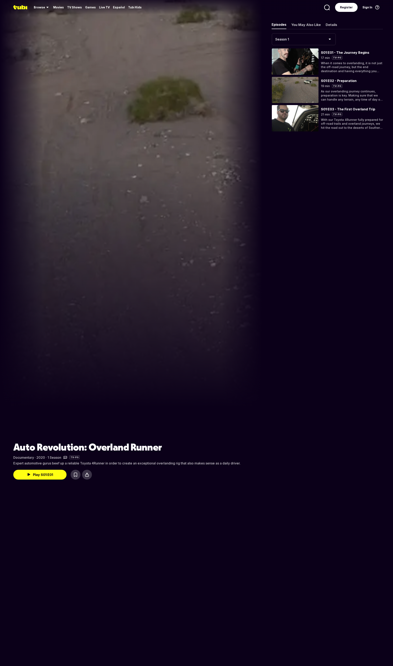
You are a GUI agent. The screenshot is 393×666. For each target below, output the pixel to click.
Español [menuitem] (119, 7)
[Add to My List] (75, 475)
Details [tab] (331, 25)
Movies (58, 7)
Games (90, 7)
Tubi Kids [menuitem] (135, 7)
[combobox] (303, 39)
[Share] (87, 475)
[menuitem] (42, 7)
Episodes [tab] (279, 24)
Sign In (367, 7)
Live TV (104, 7)
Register (346, 7)
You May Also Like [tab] (306, 25)
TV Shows (74, 7)
